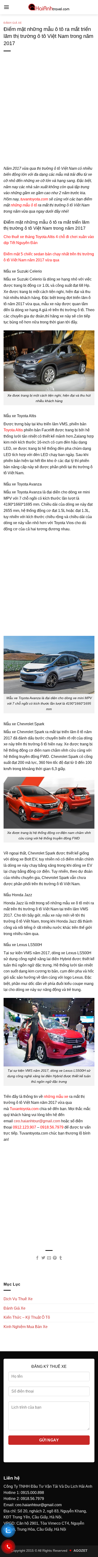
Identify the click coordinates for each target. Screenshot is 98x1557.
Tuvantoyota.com (24, 1109)
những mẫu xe (56, 1097)
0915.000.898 (32, 1493)
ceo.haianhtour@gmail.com (37, 1121)
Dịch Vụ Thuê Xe (18, 1299)
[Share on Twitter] (43, 1258)
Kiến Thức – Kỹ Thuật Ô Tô (27, 1317)
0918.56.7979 (52, 1127)
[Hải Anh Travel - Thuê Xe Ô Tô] (49, 7)
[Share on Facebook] (37, 1258)
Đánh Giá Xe (13, 22)
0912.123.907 (24, 1127)
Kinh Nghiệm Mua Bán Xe (26, 1327)
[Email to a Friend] (49, 1258)
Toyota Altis (13, 430)
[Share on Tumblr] (61, 1258)
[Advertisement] (49, 116)
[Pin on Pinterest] (55, 1258)
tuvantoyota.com (34, 199)
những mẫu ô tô (24, 205)
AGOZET (81, 1550)
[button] (6, 7)
